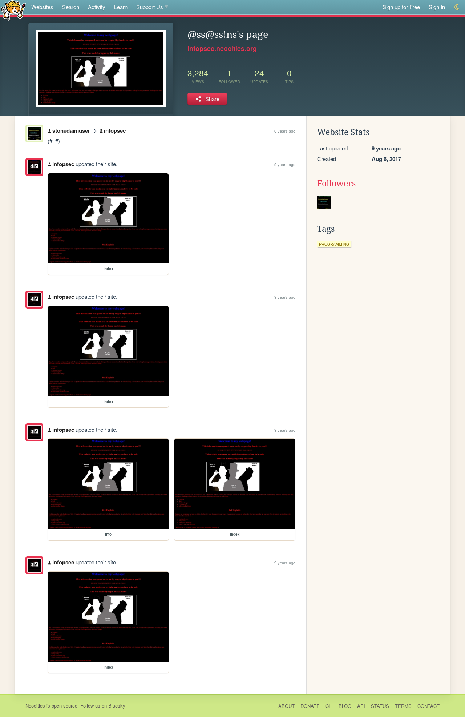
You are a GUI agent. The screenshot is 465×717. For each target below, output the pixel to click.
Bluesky (116, 705)
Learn (121, 7)
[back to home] (13, 10)
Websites (42, 7)
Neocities (35, 705)
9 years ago (284, 164)
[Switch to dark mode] (457, 7)
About (286, 705)
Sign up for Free (401, 7)
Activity (96, 7)
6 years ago (284, 131)
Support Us (149, 7)
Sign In (437, 7)
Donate (310, 705)
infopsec (115, 130)
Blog (345, 705)
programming (334, 244)
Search (70, 7)
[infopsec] (34, 167)
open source (64, 705)
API (361, 705)
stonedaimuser (71, 130)
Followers (336, 183)
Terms (403, 705)
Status (380, 705)
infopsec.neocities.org (222, 48)
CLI (329, 705)
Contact (428, 705)
